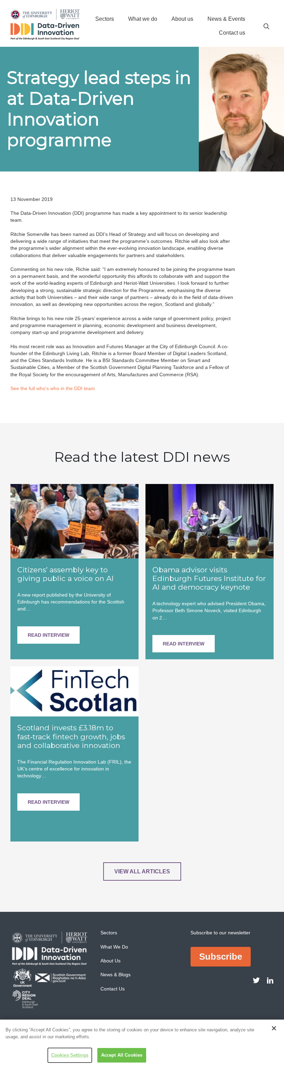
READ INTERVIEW (48, 635)
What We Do (114, 947)
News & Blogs (115, 974)
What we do (142, 19)
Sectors (104, 19)
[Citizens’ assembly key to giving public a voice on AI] (74, 520)
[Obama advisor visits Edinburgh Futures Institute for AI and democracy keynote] (209, 520)
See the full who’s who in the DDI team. (53, 388)
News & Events (226, 19)
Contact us (232, 33)
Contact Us (112, 989)
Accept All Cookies (121, 1055)
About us (182, 19)
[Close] (274, 1028)
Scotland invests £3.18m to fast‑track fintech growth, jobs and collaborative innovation (71, 736)
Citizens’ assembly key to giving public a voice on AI (65, 574)
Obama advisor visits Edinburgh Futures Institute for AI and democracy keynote (209, 578)
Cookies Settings (69, 1055)
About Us (110, 960)
